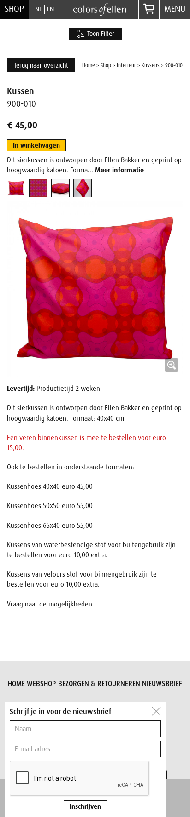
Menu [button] (174, 9)
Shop (14, 9)
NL (38, 9)
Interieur (126, 65)
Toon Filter (99, 33)
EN (50, 9)
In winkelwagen (36, 145)
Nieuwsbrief (162, 683)
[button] (95, 289)
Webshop (41, 683)
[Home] (100, 8)
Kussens (151, 65)
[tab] (16, 188)
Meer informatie (119, 170)
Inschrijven (85, 806)
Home (88, 65)
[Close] (156, 711)
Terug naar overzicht (41, 65)
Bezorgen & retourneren (99, 683)
